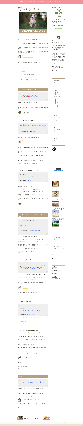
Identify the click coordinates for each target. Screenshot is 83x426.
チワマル (56, 90)
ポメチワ (56, 89)
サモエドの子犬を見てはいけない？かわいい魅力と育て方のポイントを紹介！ (58, 199)
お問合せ (55, 239)
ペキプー (56, 93)
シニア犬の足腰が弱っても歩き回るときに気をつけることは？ (32, 79)
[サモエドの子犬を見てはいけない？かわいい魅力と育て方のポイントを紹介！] (55, 204)
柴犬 (55, 103)
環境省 (54, 255)
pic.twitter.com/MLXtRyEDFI (35, 268)
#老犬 (45, 176)
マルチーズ (56, 102)
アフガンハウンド (57, 98)
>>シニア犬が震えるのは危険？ (33, 206)
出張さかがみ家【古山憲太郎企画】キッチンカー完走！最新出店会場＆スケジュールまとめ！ (58, 219)
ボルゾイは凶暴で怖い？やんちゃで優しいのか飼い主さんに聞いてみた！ (58, 209)
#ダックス (43, 176)
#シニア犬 (43, 267)
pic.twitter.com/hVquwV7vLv (41, 382)
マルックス (56, 92)
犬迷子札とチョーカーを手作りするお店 (59, 249)
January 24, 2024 (36, 384)
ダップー (56, 91)
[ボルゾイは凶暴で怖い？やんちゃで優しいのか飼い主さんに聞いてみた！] (55, 213)
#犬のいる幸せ (34, 126)
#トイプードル (39, 267)
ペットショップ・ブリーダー (58, 115)
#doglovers (41, 126)
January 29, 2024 (32, 131)
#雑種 (44, 126)
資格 (54, 131)
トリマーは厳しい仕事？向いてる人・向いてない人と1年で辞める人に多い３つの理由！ (58, 179)
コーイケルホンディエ (58, 108)
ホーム (26, 1)
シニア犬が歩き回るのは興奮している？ (29, 80)
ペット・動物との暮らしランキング (56, 278)
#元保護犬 (39, 310)
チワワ (55, 104)
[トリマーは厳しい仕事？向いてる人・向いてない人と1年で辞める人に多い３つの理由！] (55, 184)
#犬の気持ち (27, 126)
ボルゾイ (56, 100)
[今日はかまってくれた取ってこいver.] (62, 157)
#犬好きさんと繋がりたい (38, 125)
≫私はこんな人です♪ (55, 49)
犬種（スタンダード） (49, 1)
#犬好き (43, 125)
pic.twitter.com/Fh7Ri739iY (24, 311)
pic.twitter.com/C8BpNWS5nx (33, 96)
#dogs (37, 126)
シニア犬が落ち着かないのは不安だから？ (30, 77)
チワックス (56, 88)
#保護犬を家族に (27, 310)
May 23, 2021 (30, 180)
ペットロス (55, 120)
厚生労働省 (54, 258)
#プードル (35, 382)
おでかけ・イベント (57, 133)
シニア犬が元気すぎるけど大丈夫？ (28, 74)
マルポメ (56, 94)
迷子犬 (55, 140)
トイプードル (56, 101)
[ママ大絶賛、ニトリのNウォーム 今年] (55, 157)
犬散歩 (55, 127)
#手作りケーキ (24, 382)
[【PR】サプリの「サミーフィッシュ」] (55, 161)
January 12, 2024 (34, 98)
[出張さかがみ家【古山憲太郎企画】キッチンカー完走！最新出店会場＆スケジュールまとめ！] (55, 223)
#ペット (30, 126)
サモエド (56, 99)
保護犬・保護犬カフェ (40, 1)
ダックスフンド (57, 105)
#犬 (24, 126)
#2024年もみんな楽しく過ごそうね (25, 268)
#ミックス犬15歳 (35, 310)
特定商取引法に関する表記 (57, 246)
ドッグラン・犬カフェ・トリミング (58, 118)
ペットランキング (54, 268)
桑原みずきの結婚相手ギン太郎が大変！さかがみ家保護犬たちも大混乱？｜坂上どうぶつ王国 (58, 189)
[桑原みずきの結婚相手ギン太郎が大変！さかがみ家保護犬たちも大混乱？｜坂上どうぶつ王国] (55, 194)
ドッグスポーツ (56, 138)
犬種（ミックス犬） (58, 1)
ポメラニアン (56, 106)
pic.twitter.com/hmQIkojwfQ (36, 230)
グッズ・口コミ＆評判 (57, 129)
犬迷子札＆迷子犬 (32, 1)
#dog (39, 126)
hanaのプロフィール (57, 237)
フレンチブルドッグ (57, 107)
